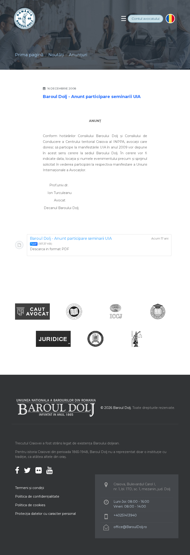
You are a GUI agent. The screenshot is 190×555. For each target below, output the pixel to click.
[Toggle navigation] (124, 18)
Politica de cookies (30, 505)
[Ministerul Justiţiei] (95, 338)
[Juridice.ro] (53, 338)
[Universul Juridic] (136, 338)
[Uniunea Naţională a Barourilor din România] (74, 311)
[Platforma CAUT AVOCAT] (32, 311)
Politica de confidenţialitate (37, 496)
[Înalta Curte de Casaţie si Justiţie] (115, 311)
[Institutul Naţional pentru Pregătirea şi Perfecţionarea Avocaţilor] (157, 311)
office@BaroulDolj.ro (130, 527)
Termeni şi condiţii (29, 488)
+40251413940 (125, 515)
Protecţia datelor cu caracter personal (45, 514)
